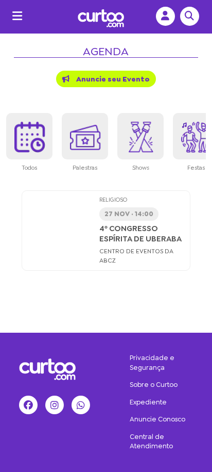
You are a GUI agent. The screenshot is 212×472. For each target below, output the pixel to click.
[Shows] (140, 136)
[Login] (163, 16)
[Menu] (15, 16)
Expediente (148, 402)
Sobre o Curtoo (154, 384)
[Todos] (29, 136)
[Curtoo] (47, 367)
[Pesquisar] (187, 16)
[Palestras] (85, 136)
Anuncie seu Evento (112, 79)
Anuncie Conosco (157, 419)
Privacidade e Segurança (152, 362)
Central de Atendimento (151, 441)
